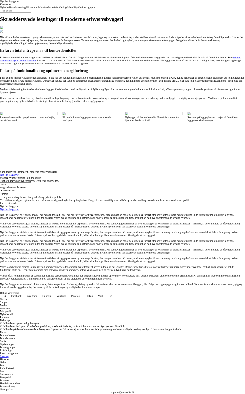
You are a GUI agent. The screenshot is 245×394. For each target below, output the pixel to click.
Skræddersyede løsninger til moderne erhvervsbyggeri (28, 171)
